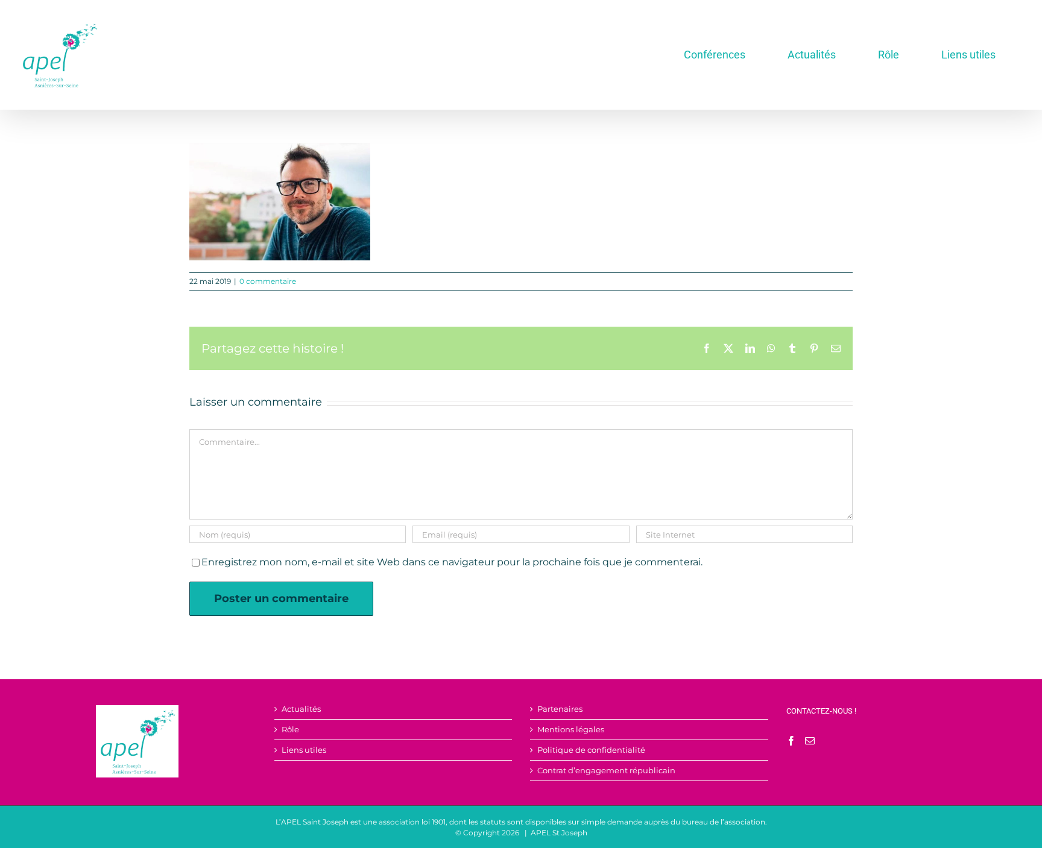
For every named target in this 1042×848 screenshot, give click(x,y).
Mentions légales (570, 729)
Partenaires (560, 709)
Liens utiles (304, 750)
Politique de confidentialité (591, 750)
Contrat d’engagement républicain (606, 770)
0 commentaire (267, 281)
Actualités (301, 709)
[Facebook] (791, 741)
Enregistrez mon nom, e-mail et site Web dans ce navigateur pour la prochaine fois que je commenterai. (452, 562)
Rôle (290, 729)
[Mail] (810, 741)
